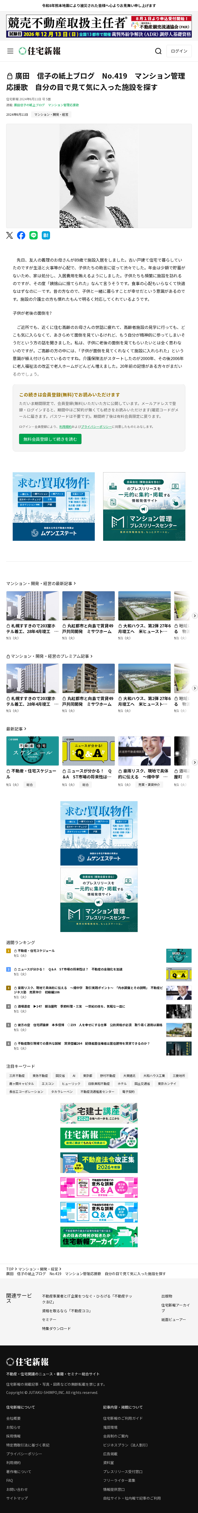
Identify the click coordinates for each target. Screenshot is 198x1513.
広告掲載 (110, 1453)
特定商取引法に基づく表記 (28, 1445)
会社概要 (13, 1418)
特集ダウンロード (56, 1328)
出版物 (166, 1296)
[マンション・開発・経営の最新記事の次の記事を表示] (195, 616)
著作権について (18, 1471)
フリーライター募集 (119, 1480)
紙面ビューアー (173, 1319)
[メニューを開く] (10, 51)
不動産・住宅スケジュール (31, 773)
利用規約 (65, 426)
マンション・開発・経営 (38, 1269)
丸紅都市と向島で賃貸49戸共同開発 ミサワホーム (87, 628)
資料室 (108, 1462)
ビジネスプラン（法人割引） (126, 1445)
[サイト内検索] (158, 51)
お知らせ (13, 1427)
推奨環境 (110, 1427)
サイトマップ (17, 1498)
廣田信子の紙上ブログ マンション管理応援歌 (46, 105)
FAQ (9, 1480)
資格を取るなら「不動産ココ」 (67, 1310)
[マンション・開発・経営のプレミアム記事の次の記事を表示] (195, 688)
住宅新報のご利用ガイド (123, 1418)
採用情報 (13, 1436)
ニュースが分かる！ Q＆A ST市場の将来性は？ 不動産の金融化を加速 (89, 776)
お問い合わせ (17, 1489)
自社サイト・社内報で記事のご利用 (132, 1498)
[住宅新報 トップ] (40, 51)
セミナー (49, 1319)
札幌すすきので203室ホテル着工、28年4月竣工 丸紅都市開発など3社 (32, 631)
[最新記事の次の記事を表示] (195, 762)
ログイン (179, 51)
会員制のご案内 (115, 1436)
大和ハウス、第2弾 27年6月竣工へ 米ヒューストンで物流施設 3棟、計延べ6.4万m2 (144, 634)
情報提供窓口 (114, 1489)
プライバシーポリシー (96, 426)
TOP (10, 1269)
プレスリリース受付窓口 (123, 1471)
